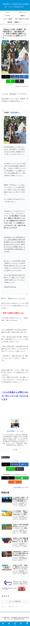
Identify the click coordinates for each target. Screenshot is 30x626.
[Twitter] (14, 450)
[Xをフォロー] (8, 478)
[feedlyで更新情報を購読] (22, 478)
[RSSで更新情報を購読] (15, 482)
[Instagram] (16, 450)
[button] (19, 81)
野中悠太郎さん (15, 112)
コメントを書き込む (15, 601)
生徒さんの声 (6, 457)
